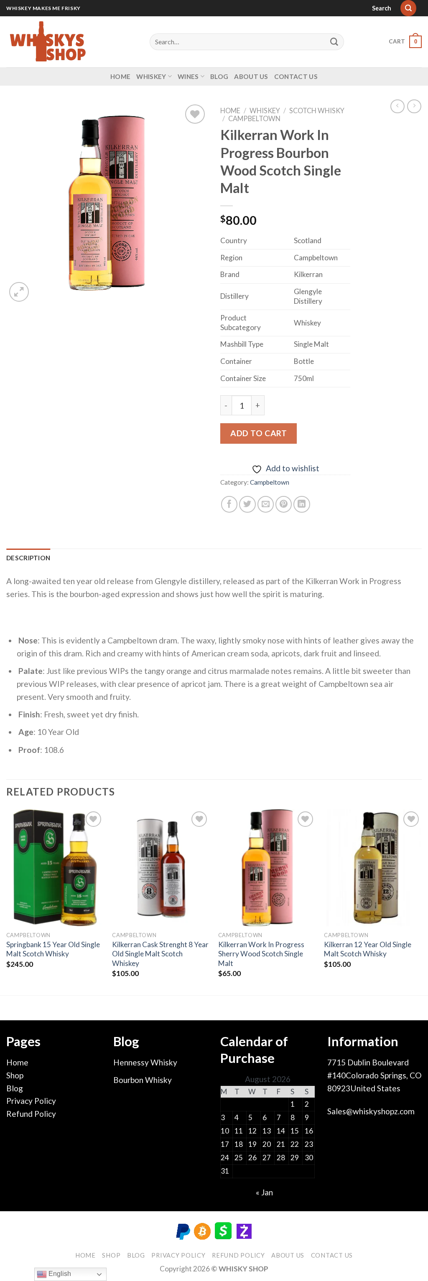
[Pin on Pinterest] (283, 504)
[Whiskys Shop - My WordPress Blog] (48, 42)
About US (251, 76)
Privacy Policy (31, 1101)
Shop (14, 1075)
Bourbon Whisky (142, 1080)
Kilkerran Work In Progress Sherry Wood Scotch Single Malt (261, 954)
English (59, 1273)
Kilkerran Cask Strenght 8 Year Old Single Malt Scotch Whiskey (160, 954)
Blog (219, 76)
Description (28, 558)
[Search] (408, 8)
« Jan (264, 1192)
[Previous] (6, 901)
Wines (188, 76)
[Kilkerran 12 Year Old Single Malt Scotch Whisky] (373, 867)
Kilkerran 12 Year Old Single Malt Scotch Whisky (367, 949)
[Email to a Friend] (265, 504)
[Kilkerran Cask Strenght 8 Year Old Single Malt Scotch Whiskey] (161, 867)
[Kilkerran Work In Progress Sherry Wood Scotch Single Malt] (267, 867)
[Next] (421, 901)
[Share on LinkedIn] (301, 504)
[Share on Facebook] (229, 504)
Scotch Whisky (316, 110)
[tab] (28, 558)
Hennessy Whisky (145, 1062)
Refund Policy (31, 1113)
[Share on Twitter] (247, 504)
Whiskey (151, 76)
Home (120, 76)
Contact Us (296, 76)
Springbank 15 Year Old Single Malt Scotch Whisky (53, 949)
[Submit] (334, 41)
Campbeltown (254, 118)
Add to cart (258, 433)
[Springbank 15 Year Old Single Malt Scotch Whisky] (55, 867)
